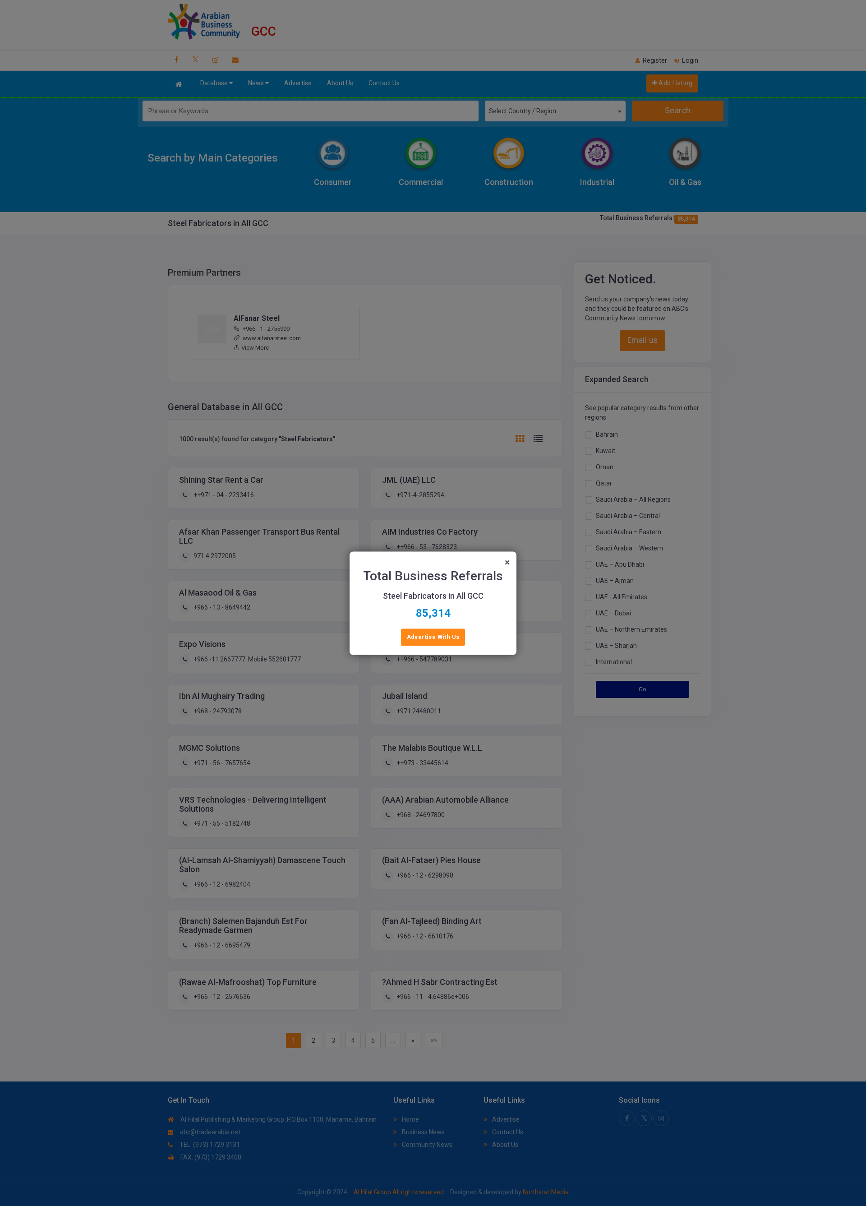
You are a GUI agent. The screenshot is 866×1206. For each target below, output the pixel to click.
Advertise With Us (433, 636)
